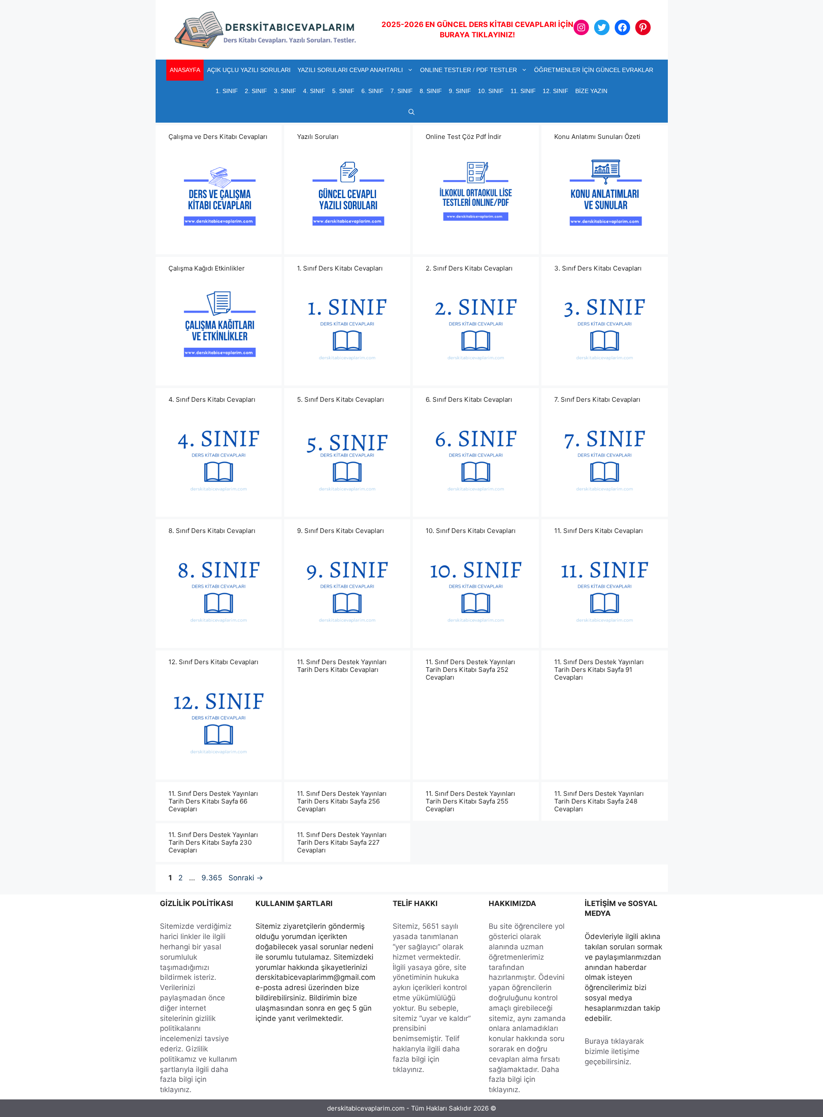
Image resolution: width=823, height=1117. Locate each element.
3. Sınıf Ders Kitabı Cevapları (598, 268)
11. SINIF (523, 90)
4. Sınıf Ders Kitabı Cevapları (211, 399)
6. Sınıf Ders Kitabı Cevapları (469, 399)
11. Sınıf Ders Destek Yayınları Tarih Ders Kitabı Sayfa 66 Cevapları (213, 801)
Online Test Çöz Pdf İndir (464, 136)
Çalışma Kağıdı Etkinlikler (206, 268)
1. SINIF (227, 90)
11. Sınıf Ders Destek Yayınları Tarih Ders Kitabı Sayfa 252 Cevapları (470, 669)
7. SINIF (401, 90)
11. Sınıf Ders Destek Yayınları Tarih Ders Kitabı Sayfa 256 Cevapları (342, 801)
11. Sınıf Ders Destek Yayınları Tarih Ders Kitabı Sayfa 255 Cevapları (470, 801)
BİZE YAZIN (591, 90)
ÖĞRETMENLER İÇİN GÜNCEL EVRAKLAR (593, 69)
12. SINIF (555, 90)
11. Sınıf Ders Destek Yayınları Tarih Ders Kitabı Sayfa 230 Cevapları (213, 842)
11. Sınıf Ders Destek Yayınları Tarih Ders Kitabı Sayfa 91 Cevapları (599, 669)
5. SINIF (343, 90)
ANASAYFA (185, 69)
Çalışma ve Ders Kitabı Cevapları (217, 136)
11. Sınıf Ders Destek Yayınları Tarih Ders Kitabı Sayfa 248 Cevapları (599, 801)
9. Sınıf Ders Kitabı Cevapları (340, 531)
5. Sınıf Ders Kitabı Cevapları (340, 399)
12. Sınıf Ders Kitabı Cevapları (213, 662)
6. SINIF (372, 90)
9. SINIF (460, 90)
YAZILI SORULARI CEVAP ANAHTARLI (350, 69)
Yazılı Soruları (318, 136)
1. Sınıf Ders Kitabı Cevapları (340, 268)
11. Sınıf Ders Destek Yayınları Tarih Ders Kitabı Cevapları (342, 666)
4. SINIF (314, 90)
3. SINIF (285, 90)
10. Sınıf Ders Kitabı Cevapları (471, 531)
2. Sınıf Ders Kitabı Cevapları (469, 268)
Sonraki (245, 877)
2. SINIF (256, 90)
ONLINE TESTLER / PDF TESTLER (468, 69)
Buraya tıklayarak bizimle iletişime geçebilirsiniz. (614, 1051)
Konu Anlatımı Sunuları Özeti (597, 136)
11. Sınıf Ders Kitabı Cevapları (598, 531)
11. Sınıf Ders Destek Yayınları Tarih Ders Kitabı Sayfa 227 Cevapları (342, 842)
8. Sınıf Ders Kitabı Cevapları (211, 531)
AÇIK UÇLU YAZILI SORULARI (249, 69)
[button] (411, 112)
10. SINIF (491, 90)
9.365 (211, 877)
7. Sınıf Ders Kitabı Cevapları (597, 399)
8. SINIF (431, 90)
